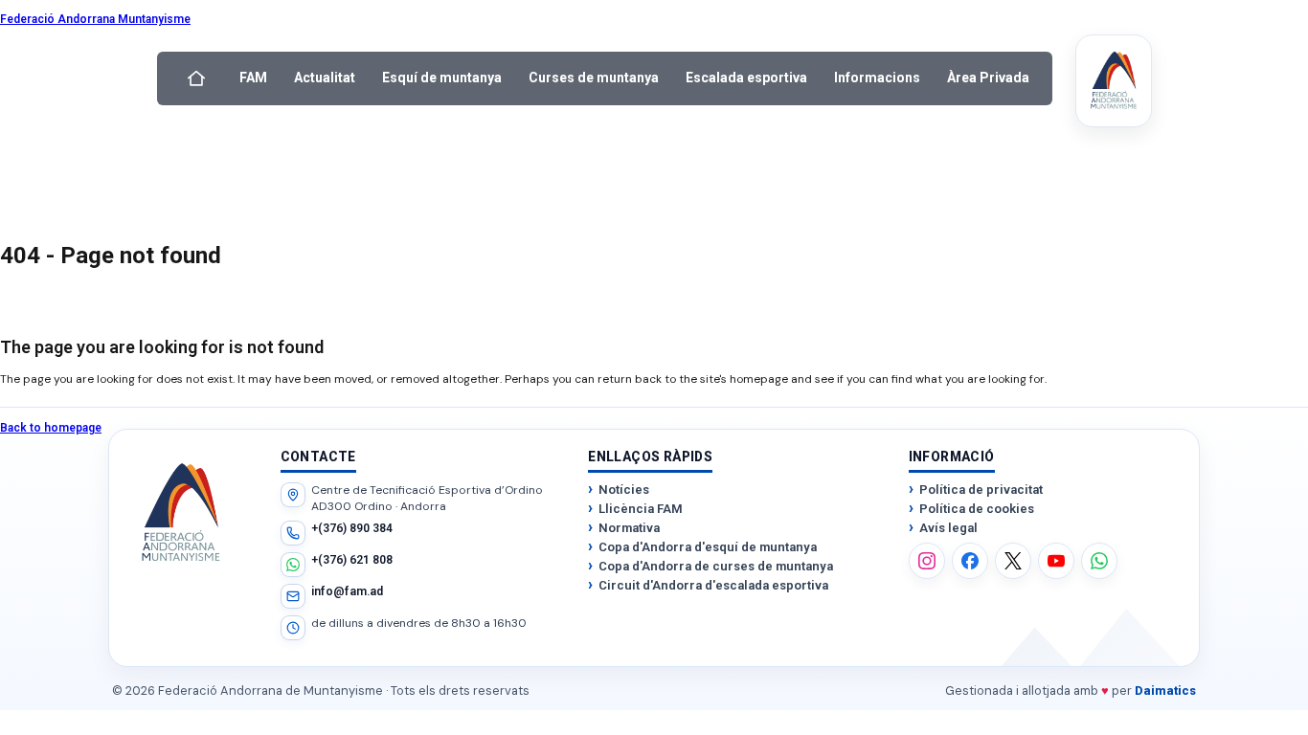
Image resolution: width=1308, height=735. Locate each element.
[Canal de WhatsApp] (1099, 561)
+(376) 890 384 (352, 528)
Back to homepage (50, 427)
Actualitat (324, 77)
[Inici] (196, 78)
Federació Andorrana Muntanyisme (95, 19)
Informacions (877, 77)
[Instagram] (927, 561)
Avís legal (948, 528)
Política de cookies (976, 508)
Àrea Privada (988, 77)
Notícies (623, 489)
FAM (253, 77)
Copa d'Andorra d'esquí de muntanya (707, 547)
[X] (1013, 561)
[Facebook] (970, 561)
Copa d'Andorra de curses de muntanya (715, 566)
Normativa (629, 528)
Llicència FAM (640, 508)
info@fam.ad (347, 591)
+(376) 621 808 (352, 560)
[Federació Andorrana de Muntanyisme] (1113, 80)
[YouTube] (1056, 561)
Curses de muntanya (594, 77)
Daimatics (1165, 690)
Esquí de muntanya (442, 77)
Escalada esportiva (746, 77)
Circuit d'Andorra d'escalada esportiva (713, 585)
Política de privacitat (981, 489)
